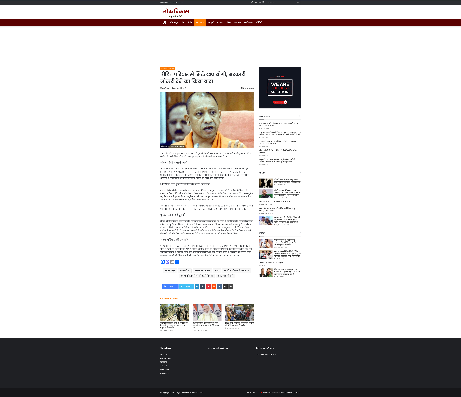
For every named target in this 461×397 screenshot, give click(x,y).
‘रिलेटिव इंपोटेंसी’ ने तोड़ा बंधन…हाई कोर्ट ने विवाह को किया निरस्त (287, 180)
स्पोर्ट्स (210, 22)
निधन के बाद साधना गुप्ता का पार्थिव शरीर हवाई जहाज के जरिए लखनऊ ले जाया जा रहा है (287, 271)
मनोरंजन (248, 22)
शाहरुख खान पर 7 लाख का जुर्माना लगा (274, 201)
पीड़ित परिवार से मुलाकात (237, 270)
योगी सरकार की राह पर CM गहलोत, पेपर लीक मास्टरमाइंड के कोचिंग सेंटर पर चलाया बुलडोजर (287, 192)
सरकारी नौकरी (226, 276)
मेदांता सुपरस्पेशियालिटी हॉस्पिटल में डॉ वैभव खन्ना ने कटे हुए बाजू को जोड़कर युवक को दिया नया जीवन (287, 253)
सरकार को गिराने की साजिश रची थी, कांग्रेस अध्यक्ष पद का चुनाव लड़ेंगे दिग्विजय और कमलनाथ (287, 219)
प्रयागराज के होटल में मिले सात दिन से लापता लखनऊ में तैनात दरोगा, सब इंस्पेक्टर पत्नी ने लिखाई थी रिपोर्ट (280, 133)
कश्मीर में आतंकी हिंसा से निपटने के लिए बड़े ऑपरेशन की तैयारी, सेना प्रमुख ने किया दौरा (174, 325)
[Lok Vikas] (175, 13)
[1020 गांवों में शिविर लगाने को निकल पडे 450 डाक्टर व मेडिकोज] (239, 312)
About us (163, 355)
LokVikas (165, 88)
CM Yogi (171, 270)
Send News (164, 369)
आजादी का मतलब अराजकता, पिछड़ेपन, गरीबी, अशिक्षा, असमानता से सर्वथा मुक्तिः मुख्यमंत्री (277, 160)
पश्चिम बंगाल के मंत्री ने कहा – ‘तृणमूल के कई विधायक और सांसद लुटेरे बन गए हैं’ (285, 242)
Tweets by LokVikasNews (266, 355)
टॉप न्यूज (174, 22)
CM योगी (185, 270)
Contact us (164, 373)
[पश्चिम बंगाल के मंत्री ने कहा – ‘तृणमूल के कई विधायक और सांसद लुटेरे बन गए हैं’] (266, 243)
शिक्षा (229, 22)
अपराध (220, 22)
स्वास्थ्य (237, 22)
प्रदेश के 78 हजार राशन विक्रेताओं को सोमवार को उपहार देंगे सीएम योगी (277, 142)
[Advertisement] (230, 46)
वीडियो (259, 22)
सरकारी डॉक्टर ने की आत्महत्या (271, 263)
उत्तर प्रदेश (200, 22)
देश (183, 22)
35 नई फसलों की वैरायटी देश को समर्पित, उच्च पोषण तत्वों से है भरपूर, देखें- (206, 325)
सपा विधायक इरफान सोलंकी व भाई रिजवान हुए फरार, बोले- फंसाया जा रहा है (277, 209)
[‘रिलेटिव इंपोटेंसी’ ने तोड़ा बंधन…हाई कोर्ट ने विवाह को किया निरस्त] (266, 183)
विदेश (190, 22)
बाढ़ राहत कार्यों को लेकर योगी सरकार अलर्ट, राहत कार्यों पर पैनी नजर (278, 124)
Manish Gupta (203, 270)
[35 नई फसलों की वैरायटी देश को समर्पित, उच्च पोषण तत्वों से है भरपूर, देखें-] (207, 312)
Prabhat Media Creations (290, 392)
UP (218, 270)
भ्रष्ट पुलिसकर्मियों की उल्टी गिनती (197, 276)
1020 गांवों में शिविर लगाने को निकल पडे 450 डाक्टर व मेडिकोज (239, 324)
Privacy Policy (165, 358)
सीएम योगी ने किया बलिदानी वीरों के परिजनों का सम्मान (278, 151)
